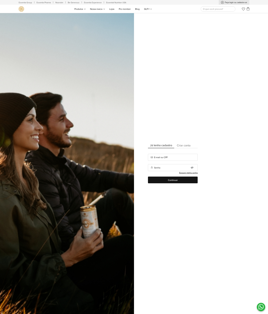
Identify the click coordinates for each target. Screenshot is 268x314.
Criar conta (184, 145)
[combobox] (218, 9)
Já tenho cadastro (161, 145)
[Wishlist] (243, 9)
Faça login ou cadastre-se (236, 2)
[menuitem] (80, 9)
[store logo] (22, 9)
